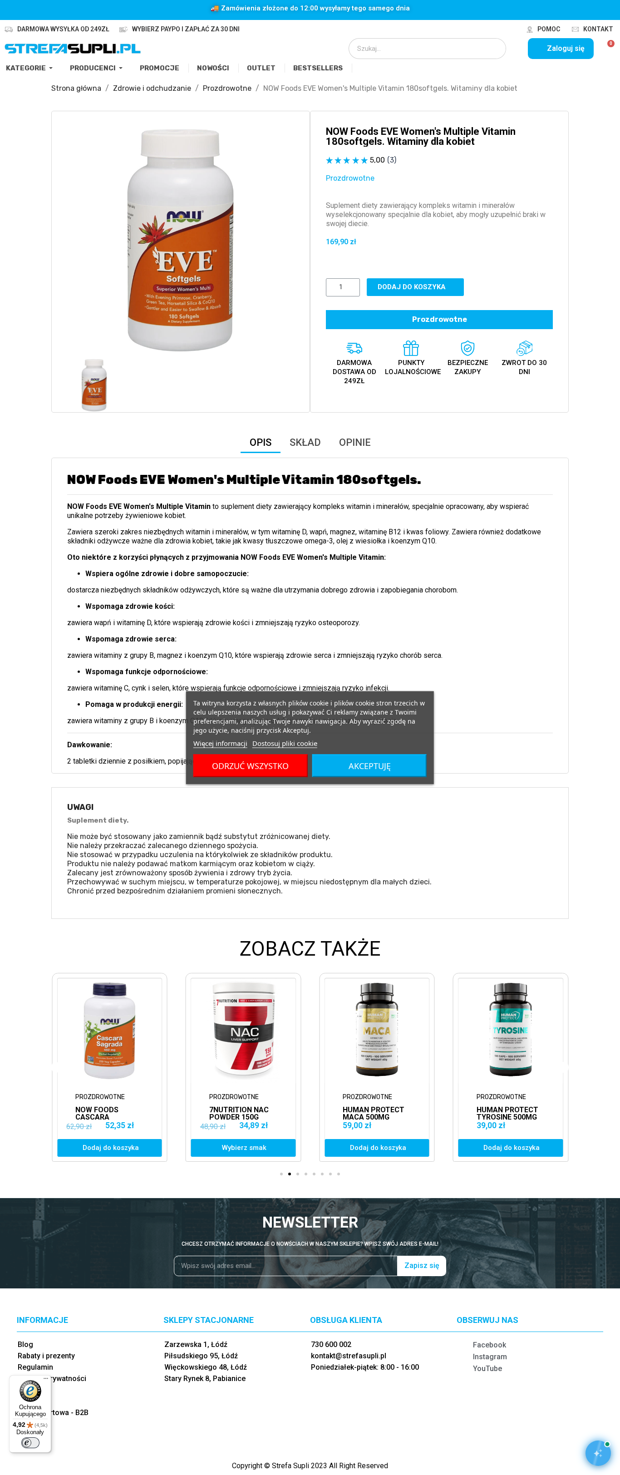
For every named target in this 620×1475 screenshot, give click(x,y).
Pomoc (548, 29)
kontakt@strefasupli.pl (348, 1356)
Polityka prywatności (52, 1378)
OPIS (260, 442)
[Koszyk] (607, 48)
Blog (25, 1344)
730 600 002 (331, 1344)
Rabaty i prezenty (46, 1356)
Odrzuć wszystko (250, 765)
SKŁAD (305, 442)
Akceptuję (370, 765)
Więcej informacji (220, 742)
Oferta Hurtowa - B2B (53, 1412)
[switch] (30, 1442)
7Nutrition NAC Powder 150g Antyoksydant (105, 1117)
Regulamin (35, 1367)
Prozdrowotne (350, 178)
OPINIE (355, 442)
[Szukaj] (493, 49)
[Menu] (45, 1380)
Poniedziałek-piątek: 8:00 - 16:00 (365, 1367)
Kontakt (598, 29)
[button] (75, 240)
